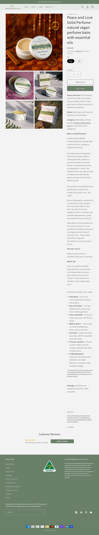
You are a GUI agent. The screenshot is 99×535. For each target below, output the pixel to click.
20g (79, 61)
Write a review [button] (62, 441)
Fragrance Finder (11, 490)
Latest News (10, 464)
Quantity (70, 70)
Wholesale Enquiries (13, 487)
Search (8, 468)
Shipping (78, 51)
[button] (34, 7)
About (8, 498)
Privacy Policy (10, 483)
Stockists (9, 494)
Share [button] (72, 427)
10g (70, 61)
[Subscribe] (43, 512)
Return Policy (10, 472)
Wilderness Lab (52, 530)
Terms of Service (11, 479)
